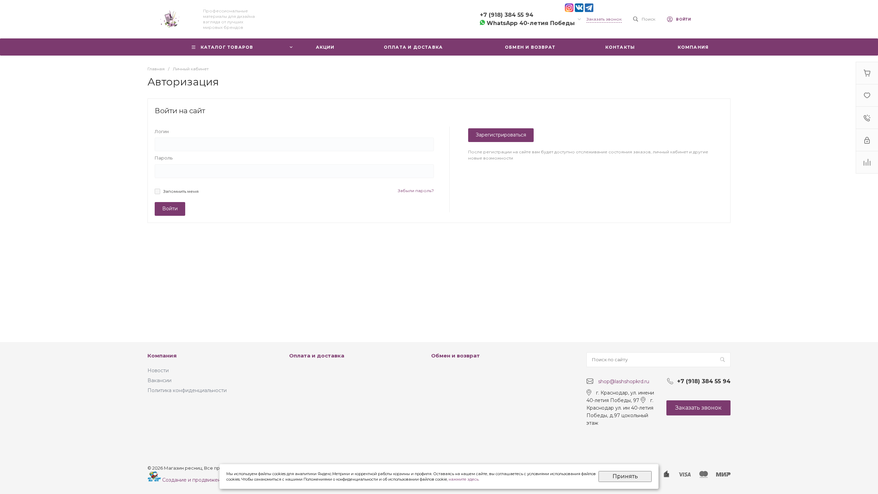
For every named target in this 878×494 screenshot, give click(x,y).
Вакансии (159, 380)
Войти (170, 208)
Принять (625, 476)
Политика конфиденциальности (187, 390)
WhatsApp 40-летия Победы (530, 23)
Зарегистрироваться (501, 135)
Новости (158, 370)
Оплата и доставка (316, 355)
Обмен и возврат (455, 355)
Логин (162, 131)
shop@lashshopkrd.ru (623, 381)
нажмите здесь (463, 479)
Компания (162, 355)
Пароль (164, 158)
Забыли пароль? (416, 190)
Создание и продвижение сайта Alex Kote (213, 480)
